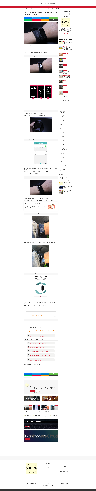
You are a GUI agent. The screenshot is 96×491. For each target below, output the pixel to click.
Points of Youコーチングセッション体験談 (64, 474)
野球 (60, 108)
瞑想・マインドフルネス (63, 149)
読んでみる (27, 426)
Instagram (38, 392)
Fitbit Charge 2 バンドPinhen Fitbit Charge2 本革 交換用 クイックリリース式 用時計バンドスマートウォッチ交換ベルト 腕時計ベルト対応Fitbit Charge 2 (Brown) (41, 315)
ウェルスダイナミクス (62, 162)
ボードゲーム (61, 115)
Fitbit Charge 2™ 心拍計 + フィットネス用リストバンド (36, 336)
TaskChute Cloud (62, 137)
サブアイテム (61, 132)
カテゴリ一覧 (64, 467)
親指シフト (61, 152)
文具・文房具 (61, 116)
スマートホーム (62, 133)
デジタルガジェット (61, 125)
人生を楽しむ (61, 169)
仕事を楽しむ (61, 123)
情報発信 (60, 174)
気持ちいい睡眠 (62, 148)
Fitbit (39, 15)
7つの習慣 (61, 161)
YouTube (42, 392)
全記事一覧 (64, 466)
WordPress (55, 489)
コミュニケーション (62, 165)
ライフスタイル (61, 136)
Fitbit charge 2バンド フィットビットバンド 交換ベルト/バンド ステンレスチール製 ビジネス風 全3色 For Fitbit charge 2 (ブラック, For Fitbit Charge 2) (41, 309)
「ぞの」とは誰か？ (47, 463)
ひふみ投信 (61, 120)
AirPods (61, 127)
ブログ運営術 (61, 178)
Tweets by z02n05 (61, 37)
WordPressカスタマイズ (63, 177)
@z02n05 (36, 45)
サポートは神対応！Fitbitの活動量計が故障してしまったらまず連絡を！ (38, 351)
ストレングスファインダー (63, 166)
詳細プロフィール (65, 33)
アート (61, 103)
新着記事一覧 (65, 98)
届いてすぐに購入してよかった (28, 50)
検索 (56, 371)
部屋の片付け (61, 153)
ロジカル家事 (61, 157)
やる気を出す (61, 140)
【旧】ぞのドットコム (48, 2)
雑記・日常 (61, 173)
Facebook (34, 392)
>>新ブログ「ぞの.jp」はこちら (28, 366)
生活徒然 (61, 158)
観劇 (60, 107)
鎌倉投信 (61, 124)
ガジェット (29, 377)
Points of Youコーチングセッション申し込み (64, 472)
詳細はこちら (32, 390)
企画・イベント (62, 170)
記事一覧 (37, 390)
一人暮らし (60, 154)
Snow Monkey (41, 489)
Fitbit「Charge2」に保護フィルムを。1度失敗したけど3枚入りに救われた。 (39, 343)
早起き (61, 145)
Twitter (31, 392)
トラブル (61, 156)
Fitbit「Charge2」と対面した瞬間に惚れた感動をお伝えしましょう (37, 347)
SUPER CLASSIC (62, 112)
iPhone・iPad (62, 129)
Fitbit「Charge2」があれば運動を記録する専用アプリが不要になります (38, 360)
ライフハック (61, 141)
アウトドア (60, 102)
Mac (60, 131)
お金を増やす (61, 119)
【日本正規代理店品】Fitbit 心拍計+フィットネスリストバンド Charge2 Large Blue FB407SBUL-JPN (41, 331)
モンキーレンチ (48, 489)
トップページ (64, 463)
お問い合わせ (64, 468)
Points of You (62, 111)
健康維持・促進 (62, 144)
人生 (60, 160)
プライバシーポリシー (64, 470)
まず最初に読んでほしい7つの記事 (64, 471)
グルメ (61, 104)
